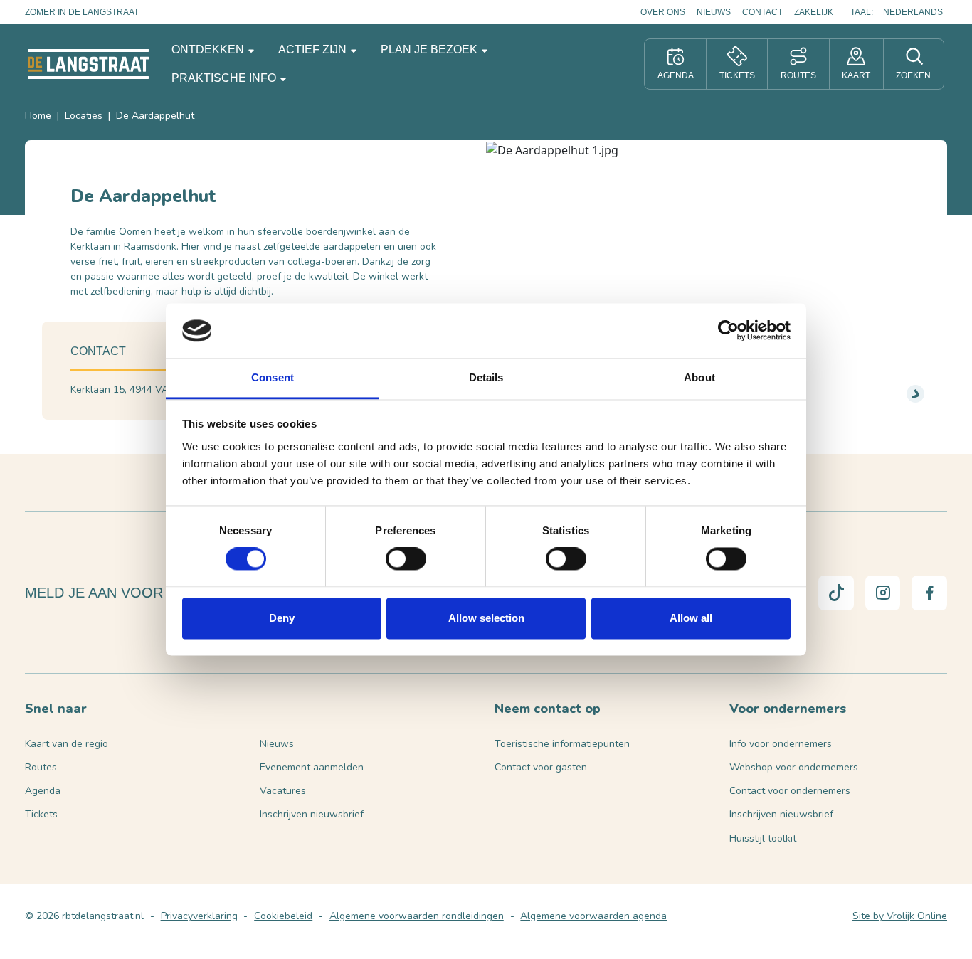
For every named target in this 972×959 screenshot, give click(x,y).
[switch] (406, 559)
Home (38, 115)
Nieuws (714, 12)
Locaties (83, 115)
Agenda (42, 791)
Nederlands (913, 12)
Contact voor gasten (541, 767)
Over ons (662, 12)
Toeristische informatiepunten (562, 744)
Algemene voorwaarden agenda (593, 916)
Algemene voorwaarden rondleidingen (416, 916)
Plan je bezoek (430, 49)
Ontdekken (209, 49)
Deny (282, 618)
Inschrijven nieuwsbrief (312, 814)
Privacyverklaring (199, 916)
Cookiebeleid (283, 916)
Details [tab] (486, 377)
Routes (41, 767)
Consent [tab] (272, 377)
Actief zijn (313, 49)
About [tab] (699, 377)
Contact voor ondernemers (789, 791)
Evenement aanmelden (312, 767)
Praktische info (225, 78)
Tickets (41, 814)
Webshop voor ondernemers (793, 767)
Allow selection (486, 618)
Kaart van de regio (66, 744)
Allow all (691, 618)
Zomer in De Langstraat (82, 12)
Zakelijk (813, 12)
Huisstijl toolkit (762, 838)
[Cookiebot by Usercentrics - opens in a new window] (728, 330)
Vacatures (283, 791)
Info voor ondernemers (780, 744)
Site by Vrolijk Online (899, 916)
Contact (762, 12)
